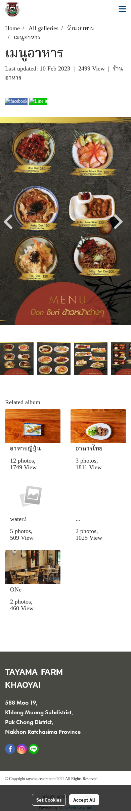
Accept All (84, 800)
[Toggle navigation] (122, 9)
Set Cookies (48, 800)
